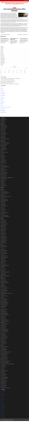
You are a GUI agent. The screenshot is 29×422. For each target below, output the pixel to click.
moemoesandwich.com (3, 342)
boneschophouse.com (3, 185)
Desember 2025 (2, 58)
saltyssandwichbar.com (3, 246)
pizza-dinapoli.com (3, 146)
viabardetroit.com (2, 203)
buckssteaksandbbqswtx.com (4, 302)
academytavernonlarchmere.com (5, 321)
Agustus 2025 (2, 63)
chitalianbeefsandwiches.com (4, 282)
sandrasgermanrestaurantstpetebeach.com (6, 177)
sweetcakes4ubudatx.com (4, 253)
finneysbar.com (2, 262)
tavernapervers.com (3, 273)
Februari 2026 (2, 55)
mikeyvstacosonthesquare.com (4, 192)
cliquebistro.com (2, 197)
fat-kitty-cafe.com (3, 366)
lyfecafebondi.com (3, 201)
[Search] (27, 5)
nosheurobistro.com (3, 128)
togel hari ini (2, 402)
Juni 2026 (1, 50)
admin (12, 11)
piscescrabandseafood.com (4, 337)
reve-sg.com (2, 153)
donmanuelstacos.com (3, 289)
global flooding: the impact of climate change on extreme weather (9, 83)
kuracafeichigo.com (3, 365)
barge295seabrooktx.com (4, 313)
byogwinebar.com (2, 230)
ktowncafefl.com (2, 254)
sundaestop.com (2, 136)
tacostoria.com (2, 208)
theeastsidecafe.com (3, 306)
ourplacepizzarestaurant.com (4, 370)
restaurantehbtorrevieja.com (4, 362)
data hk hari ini (2, 399)
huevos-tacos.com (3, 238)
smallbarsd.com (2, 120)
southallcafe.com (2, 294)
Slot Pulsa (1, 103)
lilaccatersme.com (3, 140)
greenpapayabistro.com (3, 281)
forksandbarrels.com (3, 221)
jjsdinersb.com (2, 345)
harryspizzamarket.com (3, 374)
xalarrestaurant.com (3, 350)
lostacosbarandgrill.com (3, 237)
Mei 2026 (1, 51)
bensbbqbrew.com (3, 382)
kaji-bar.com (2, 297)
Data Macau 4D (2, 98)
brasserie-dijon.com (3, 317)
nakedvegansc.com (3, 386)
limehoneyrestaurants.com (4, 357)
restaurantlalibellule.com (3, 349)
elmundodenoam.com (3, 119)
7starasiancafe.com (3, 156)
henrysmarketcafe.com (3, 165)
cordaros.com (2, 157)
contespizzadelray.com (3, 149)
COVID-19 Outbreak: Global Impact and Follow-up (7, 79)
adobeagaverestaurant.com (4, 346)
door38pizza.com (2, 373)
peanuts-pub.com (3, 249)
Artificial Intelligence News (4, 38)
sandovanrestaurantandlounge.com (5, 361)
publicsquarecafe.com (3, 286)
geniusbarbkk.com (3, 310)
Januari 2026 (2, 57)
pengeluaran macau (3, 112)
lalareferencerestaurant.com (4, 353)
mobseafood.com (2, 213)
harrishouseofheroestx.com (4, 200)
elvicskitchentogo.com (3, 242)
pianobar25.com (2, 211)
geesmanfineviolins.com (3, 133)
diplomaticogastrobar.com (4, 378)
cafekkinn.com (2, 369)
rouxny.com (2, 164)
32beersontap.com (3, 137)
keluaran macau (2, 108)
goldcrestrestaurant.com (3, 358)
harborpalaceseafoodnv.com (4, 212)
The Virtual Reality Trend (23, 38)
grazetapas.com (2, 270)
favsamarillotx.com (3, 334)
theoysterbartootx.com (3, 298)
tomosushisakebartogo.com (4, 377)
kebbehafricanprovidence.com (4, 138)
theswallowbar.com (3, 278)
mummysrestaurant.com (3, 305)
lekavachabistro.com (3, 233)
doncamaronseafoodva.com (4, 330)
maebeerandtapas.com (3, 301)
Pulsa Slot (1, 90)
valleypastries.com (3, 161)
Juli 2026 (1, 49)
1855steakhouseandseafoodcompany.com (6, 293)
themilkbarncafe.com (3, 261)
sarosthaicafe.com (3, 325)
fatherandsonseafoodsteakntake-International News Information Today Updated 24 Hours (14, 3)
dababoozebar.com (3, 341)
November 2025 (2, 59)
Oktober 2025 (2, 61)
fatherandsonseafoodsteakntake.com (5, 196)
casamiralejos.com (3, 180)
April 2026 (1, 53)
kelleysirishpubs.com (3, 338)
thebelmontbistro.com (3, 222)
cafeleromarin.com (3, 258)
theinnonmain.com (3, 132)
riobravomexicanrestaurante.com (5, 142)
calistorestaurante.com (3, 169)
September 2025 (2, 62)
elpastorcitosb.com (3, 129)
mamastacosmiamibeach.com (4, 265)
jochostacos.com (2, 333)
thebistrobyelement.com (3, 205)
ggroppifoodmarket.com (3, 173)
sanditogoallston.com (3, 125)
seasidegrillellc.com (3, 322)
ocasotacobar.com (3, 204)
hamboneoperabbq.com (3, 381)
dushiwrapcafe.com (3, 226)
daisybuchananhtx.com (3, 193)
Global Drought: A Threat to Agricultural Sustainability (7, 81)
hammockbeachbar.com (3, 250)
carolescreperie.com (3, 176)
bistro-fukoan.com (3, 234)
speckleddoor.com (3, 141)
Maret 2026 (2, 54)
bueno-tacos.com (2, 318)
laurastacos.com (2, 285)
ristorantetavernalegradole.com (4, 216)
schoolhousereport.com (3, 191)
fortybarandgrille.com (3, 148)
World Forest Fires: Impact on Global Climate (6, 82)
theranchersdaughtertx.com (4, 329)
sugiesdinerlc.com (2, 266)
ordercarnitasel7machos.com (4, 152)
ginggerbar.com (2, 277)
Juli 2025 (1, 65)
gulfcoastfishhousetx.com (4, 309)
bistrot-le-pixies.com (3, 269)
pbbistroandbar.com (3, 245)
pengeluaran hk (2, 406)
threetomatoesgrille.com (3, 290)
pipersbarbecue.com (3, 229)
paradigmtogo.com (3, 241)
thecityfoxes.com (2, 184)
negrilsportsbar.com (3, 225)
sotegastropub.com (3, 274)
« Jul (1, 75)
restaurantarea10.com (3, 160)
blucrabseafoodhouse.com (4, 257)
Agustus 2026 (2, 47)
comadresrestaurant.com (4, 354)
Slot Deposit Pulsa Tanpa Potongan (5, 107)
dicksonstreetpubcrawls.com (4, 215)
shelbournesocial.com (3, 145)
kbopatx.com (2, 181)
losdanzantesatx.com (3, 209)
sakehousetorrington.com (4, 172)
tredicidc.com (2, 168)
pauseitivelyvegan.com (3, 385)
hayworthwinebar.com (3, 326)
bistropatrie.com (2, 195)
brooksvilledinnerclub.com (4, 199)
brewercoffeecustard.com (4, 144)
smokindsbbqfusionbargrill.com (4, 314)
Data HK (1, 100)
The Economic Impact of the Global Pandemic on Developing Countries (10, 78)
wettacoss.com (2, 207)
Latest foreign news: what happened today (14, 39)
